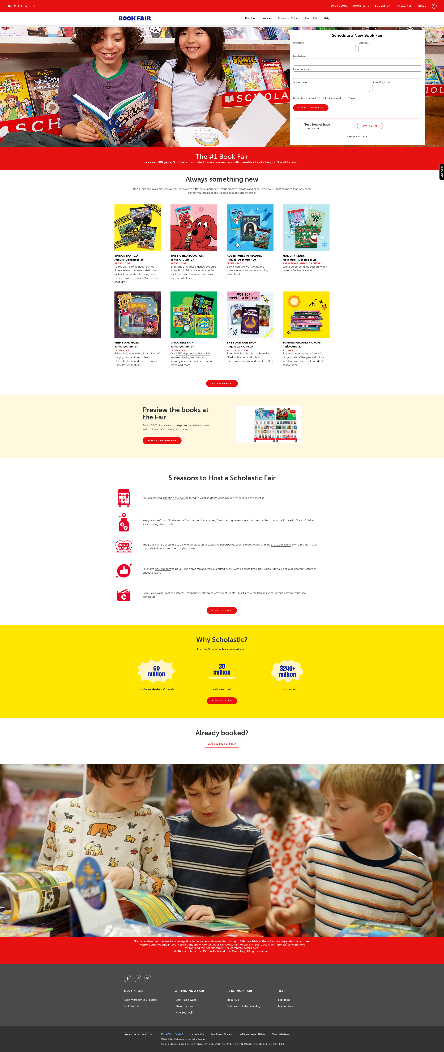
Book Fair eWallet (153, 593)
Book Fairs (361, 6)
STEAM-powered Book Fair (193, 353)
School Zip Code (381, 82)
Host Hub (250, 18)
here (255, 948)
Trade (422, 6)
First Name (298, 42)
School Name (300, 82)
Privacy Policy (357, 137)
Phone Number (301, 69)
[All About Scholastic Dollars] (123, 522)
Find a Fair (311, 18)
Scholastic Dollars (288, 18)
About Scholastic (280, 1034)
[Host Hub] (123, 570)
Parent (352, 98)
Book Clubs (339, 6)
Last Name (364, 42)
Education (383, 6)
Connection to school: (304, 98)
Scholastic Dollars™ (294, 520)
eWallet (267, 18)
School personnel (332, 98)
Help (327, 18)
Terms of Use (197, 1034)
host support (163, 568)
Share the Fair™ (281, 544)
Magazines (404, 6)
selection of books (174, 498)
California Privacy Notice (252, 1034)
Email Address (300, 56)
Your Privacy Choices (222, 1034)
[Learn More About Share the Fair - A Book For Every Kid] (123, 546)
